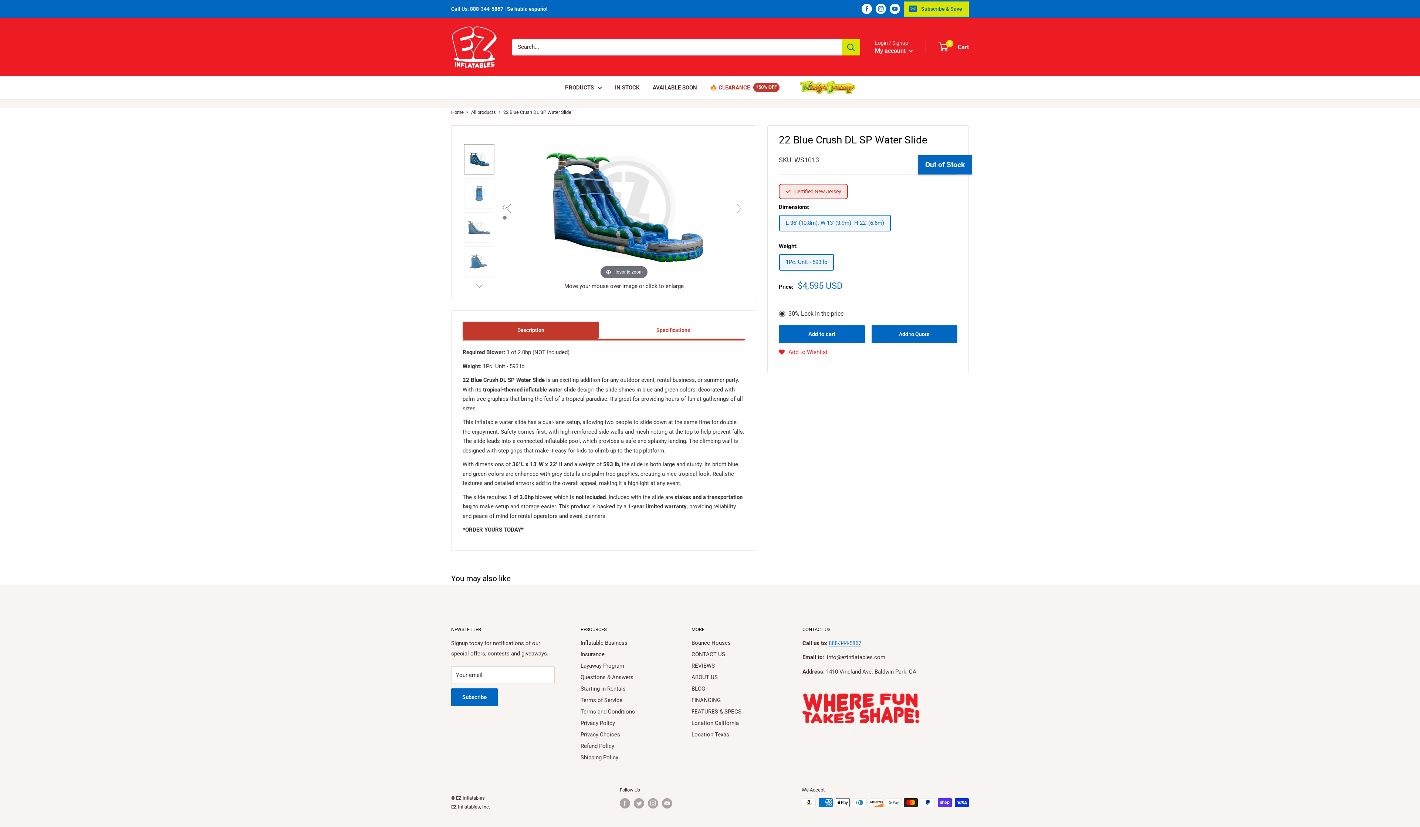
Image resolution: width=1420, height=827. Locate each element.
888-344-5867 (845, 643)
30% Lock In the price (815, 313)
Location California (715, 723)
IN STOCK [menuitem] (627, 87)
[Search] (851, 47)
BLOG (698, 688)
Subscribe (474, 697)
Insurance (593, 654)
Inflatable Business (604, 643)
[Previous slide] (508, 208)
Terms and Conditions (608, 711)
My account (891, 50)
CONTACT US (708, 654)
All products (483, 112)
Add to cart (821, 334)
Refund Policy (597, 746)
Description (530, 330)
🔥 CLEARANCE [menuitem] (730, 87)
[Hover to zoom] (624, 206)
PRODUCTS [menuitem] (579, 87)
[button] (803, 352)
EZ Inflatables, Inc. (470, 807)
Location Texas (710, 734)
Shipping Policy (599, 757)
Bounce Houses (711, 643)
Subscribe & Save (941, 9)
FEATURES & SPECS (716, 711)
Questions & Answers (607, 677)
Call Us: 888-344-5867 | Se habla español (499, 9)
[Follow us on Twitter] (639, 803)
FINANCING (706, 700)
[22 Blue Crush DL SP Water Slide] (479, 159)
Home (457, 112)
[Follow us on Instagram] (881, 9)
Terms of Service (601, 700)
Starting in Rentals (603, 688)
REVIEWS (703, 665)
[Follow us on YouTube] (895, 9)
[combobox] (677, 47)
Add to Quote (914, 334)
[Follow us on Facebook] (867, 9)
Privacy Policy (598, 723)
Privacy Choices (600, 734)
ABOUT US (705, 677)
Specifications (673, 330)
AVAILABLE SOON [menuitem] (675, 87)
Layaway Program (602, 665)
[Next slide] (739, 208)
